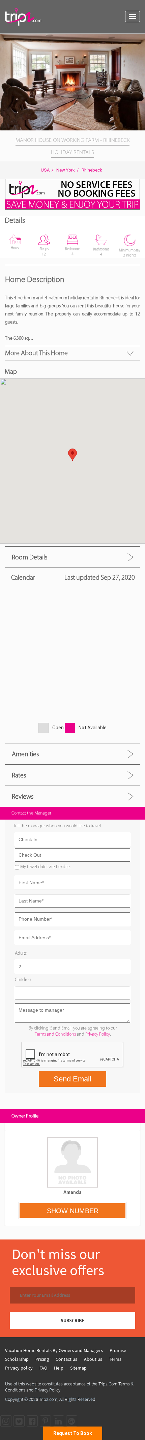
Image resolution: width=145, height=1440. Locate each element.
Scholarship (17, 1359)
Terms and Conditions (55, 1034)
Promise (118, 1350)
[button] (139, 39)
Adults (21, 953)
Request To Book (72, 1433)
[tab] (72, 557)
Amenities (25, 754)
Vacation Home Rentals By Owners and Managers (54, 1350)
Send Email (72, 1079)
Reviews (22, 796)
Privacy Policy (97, 1034)
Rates (19, 775)
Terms (115, 1359)
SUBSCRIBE (72, 1320)
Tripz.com (48, 1399)
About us (93, 1359)
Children (23, 979)
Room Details (29, 557)
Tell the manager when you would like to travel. (57, 826)
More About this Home (36, 353)
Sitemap (78, 1368)
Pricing (42, 1359)
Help (58, 1368)
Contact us (66, 1359)
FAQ (43, 1368)
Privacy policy (19, 1368)
